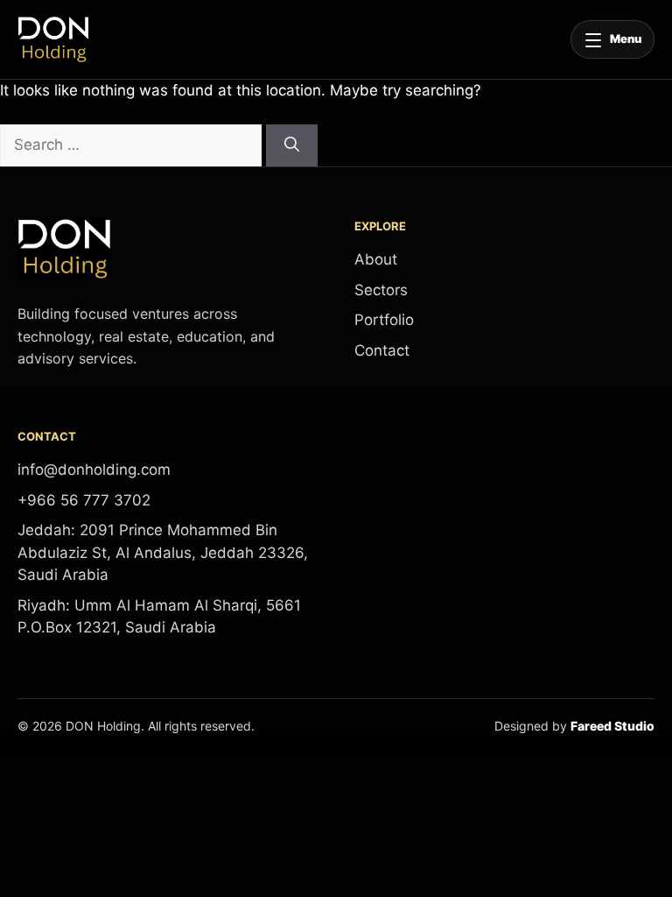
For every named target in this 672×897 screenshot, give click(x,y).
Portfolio (384, 319)
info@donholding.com (94, 469)
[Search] (292, 145)
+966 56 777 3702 (84, 500)
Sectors (381, 290)
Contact (382, 350)
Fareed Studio (612, 725)
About (375, 259)
